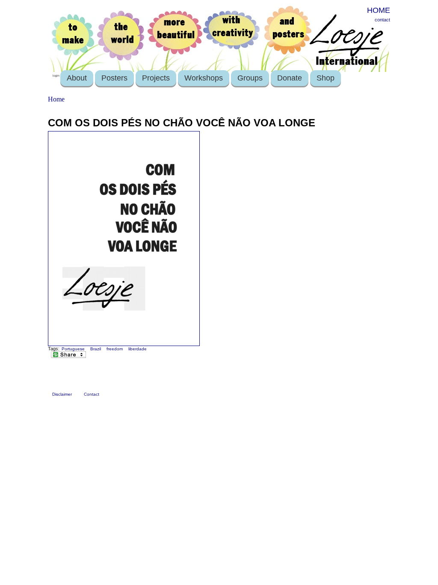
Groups (250, 78)
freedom (115, 348)
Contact (91, 394)
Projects (156, 78)
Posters (114, 78)
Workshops (203, 78)
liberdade (137, 348)
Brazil (95, 348)
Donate (289, 78)
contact (382, 19)
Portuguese (73, 348)
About (77, 78)
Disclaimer (62, 394)
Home (56, 99)
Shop (325, 78)
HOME (378, 10)
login (56, 75)
